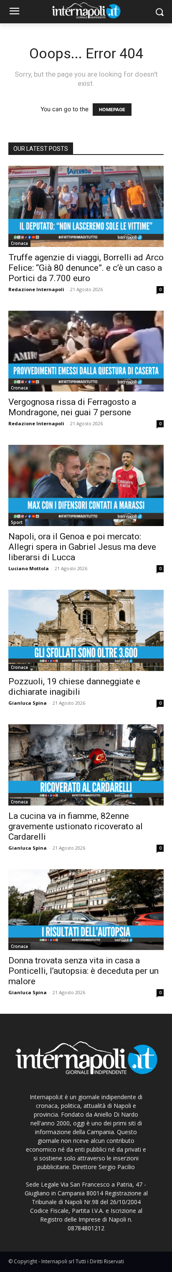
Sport (17, 522)
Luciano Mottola (28, 568)
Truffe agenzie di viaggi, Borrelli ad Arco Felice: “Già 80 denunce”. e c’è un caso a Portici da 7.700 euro (86, 267)
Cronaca (19, 243)
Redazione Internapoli (36, 289)
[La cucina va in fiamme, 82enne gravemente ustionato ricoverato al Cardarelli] (86, 765)
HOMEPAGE (112, 109)
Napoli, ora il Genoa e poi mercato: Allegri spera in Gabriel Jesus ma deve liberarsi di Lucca (82, 546)
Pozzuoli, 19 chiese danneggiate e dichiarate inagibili (74, 686)
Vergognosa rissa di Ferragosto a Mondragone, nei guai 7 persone (72, 407)
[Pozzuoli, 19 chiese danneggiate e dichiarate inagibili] (86, 630)
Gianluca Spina (27, 703)
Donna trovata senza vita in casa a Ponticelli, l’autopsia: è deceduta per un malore (83, 970)
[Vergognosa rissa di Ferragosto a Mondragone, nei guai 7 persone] (86, 351)
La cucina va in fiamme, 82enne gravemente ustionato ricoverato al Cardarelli (75, 826)
